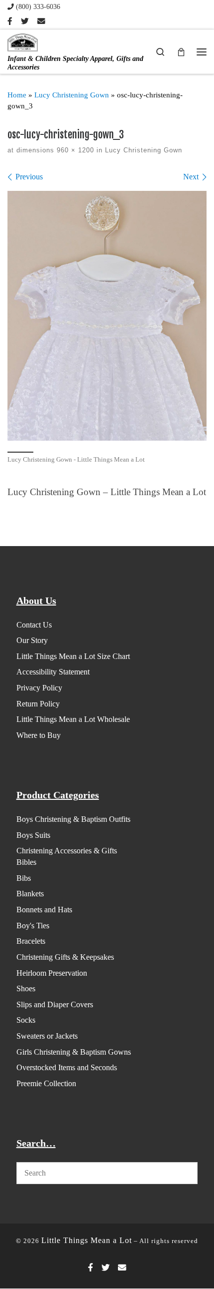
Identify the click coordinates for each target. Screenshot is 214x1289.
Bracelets (30, 941)
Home (16, 95)
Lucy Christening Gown (71, 95)
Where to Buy (38, 735)
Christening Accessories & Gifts (66, 850)
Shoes (25, 988)
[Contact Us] (41, 21)
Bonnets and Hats (44, 909)
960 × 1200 (74, 150)
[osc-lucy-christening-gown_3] (107, 316)
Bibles (26, 862)
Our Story (32, 640)
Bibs (23, 878)
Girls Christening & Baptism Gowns (73, 1052)
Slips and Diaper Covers (54, 1004)
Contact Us (34, 625)
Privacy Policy (39, 687)
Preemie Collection (46, 1083)
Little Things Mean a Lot (86, 1240)
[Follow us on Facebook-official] (9, 21)
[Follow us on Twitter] (25, 21)
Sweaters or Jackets (47, 1036)
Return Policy (38, 703)
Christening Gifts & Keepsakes (65, 957)
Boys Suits (33, 835)
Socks (25, 1020)
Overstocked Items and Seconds (66, 1067)
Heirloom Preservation (51, 973)
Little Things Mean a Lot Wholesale (73, 719)
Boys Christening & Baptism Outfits (73, 819)
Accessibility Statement (53, 671)
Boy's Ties (32, 925)
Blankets (30, 893)
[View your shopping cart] (181, 51)
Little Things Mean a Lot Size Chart (73, 656)
